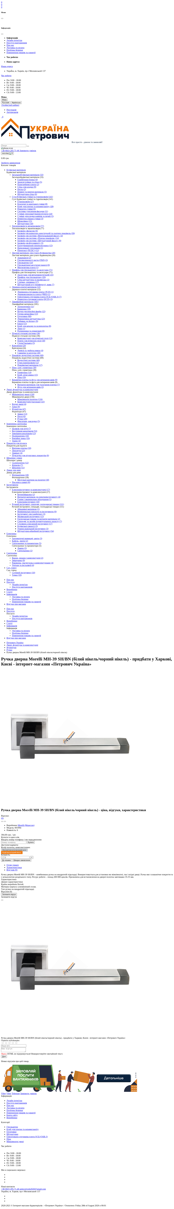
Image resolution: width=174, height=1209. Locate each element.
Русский (5, 103)
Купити (31, 842)
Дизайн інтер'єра (14, 40)
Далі (4, 1056)
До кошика (6, 860)
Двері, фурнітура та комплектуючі (22, 645)
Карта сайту (12, 1115)
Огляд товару (13, 865)
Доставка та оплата (15, 48)
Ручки (9, 650)
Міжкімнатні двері (15, 1141)
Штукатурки (12, 1134)
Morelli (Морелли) (26, 825)
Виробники (12, 589)
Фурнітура (11, 647)
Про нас (10, 45)
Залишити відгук (9, 894)
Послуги (11, 582)
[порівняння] (5, 821)
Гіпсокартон (12, 1127)
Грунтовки (11, 1132)
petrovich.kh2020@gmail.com (33, 1189)
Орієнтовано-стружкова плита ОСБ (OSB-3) (27, 1136)
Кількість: (5, 855)
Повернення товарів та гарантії (21, 52)
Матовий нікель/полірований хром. (14, 850)
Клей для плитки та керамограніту (23, 1129)
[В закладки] (2, 821)
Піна (9, 1139)
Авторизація (12, 112)
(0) (2, 818)
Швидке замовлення (21, 860)
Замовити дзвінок (28, 150)
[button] (7, 66)
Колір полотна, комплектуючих (15, 847)
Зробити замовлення (10, 163)
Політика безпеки (15, 50)
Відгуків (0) (12, 870)
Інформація (12, 594)
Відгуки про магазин (16, 604)
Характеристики (14, 867)
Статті (9, 592)
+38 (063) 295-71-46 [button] (10, 1189)
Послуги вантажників (17, 43)
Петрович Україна (15, 642)
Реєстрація (11, 110)
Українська (16, 103)
